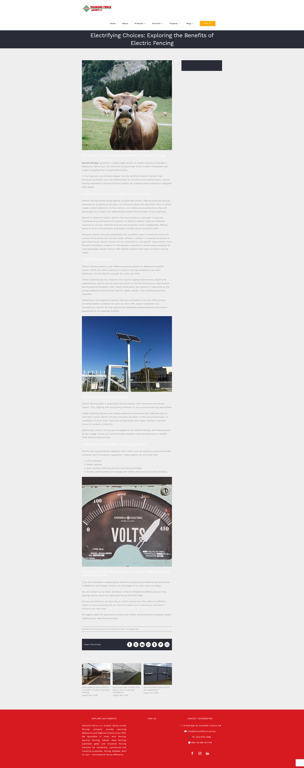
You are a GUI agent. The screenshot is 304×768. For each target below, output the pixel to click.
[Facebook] (192, 753)
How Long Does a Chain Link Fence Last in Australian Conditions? (123, 674)
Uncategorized (132, 629)
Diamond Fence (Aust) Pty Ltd (97, 629)
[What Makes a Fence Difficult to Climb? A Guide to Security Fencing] (96, 674)
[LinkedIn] (207, 753)
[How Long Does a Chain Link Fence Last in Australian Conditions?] (127, 674)
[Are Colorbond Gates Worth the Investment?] (158, 674)
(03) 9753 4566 (203, 737)
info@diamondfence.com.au (201, 731)
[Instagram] (200, 753)
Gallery (99, 674)
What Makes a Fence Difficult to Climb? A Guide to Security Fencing (93, 674)
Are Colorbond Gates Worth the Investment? (154, 674)
